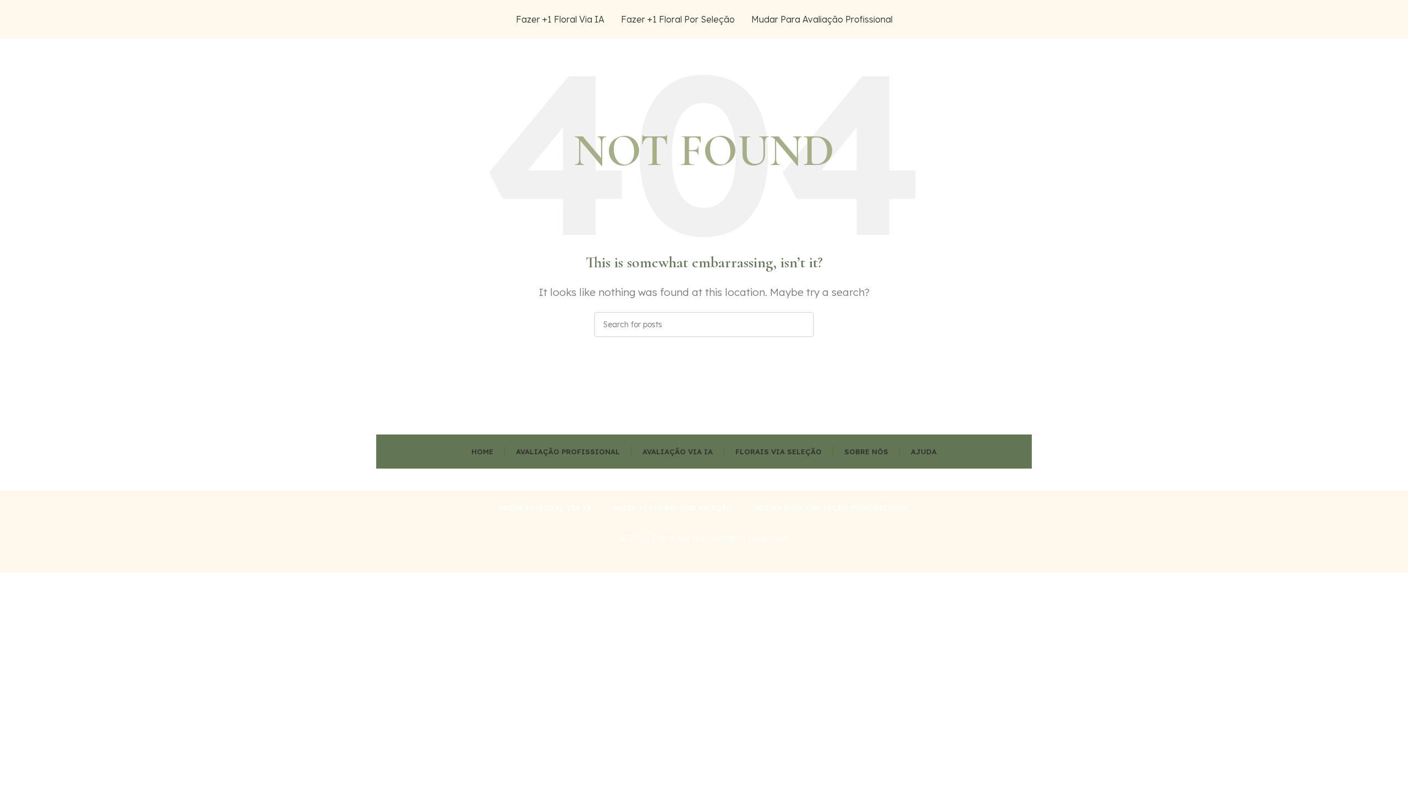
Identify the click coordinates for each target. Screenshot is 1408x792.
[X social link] (985, 19)
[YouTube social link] (1012, 19)
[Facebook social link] (972, 19)
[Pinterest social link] (1025, 19)
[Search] (801, 324)
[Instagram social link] (998, 19)
